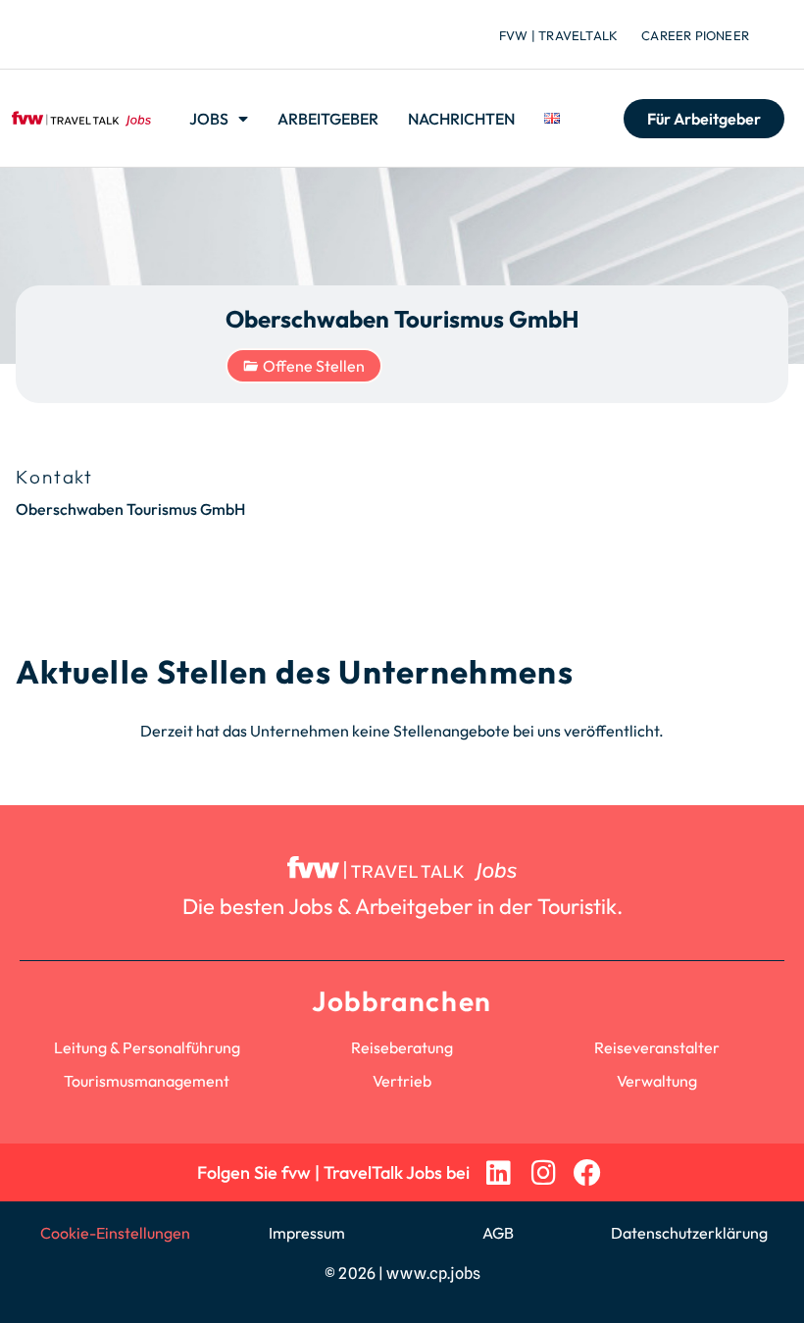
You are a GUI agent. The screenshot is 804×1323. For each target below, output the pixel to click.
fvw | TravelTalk (558, 35)
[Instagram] (543, 1172)
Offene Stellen (314, 366)
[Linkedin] (498, 1172)
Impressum (307, 1233)
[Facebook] (588, 1172)
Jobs (208, 118)
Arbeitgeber (327, 118)
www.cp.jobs (433, 1273)
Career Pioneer (695, 35)
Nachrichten (461, 118)
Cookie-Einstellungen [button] (115, 1233)
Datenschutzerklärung (689, 1233)
